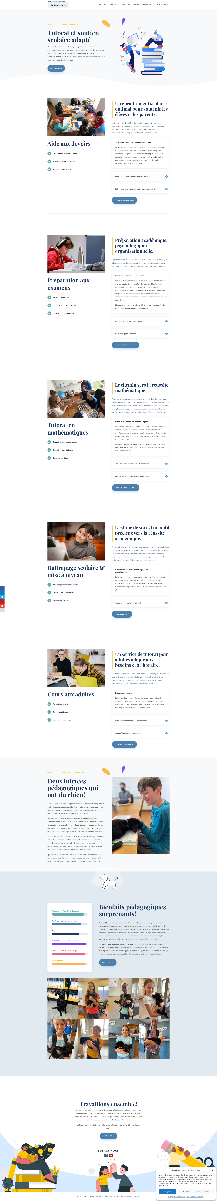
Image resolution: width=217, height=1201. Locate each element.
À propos (114, 5)
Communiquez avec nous (126, 345)
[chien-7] (123, 1059)
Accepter (167, 1192)
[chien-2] (93, 1059)
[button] (212, 1170)
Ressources (148, 5)
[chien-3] (123, 1018)
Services (126, 5)
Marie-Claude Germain (132, 1196)
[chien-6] (154, 1018)
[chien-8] (62, 1059)
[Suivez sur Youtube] (111, 1155)
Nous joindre (163, 5)
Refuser (186, 1192)
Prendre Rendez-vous (124, 200)
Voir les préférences (204, 1192)
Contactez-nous (122, 614)
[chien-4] (93, 1018)
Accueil (103, 5)
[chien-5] (154, 1059)
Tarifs (136, 5)
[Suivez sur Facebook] (106, 1155)
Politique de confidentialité (176, 1197)
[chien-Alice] (62, 1018)
